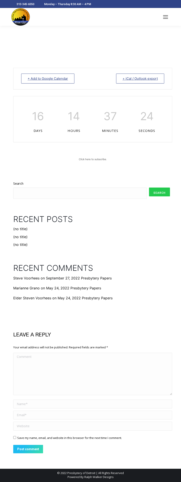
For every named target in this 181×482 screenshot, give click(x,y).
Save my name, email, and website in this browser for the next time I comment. (69, 438)
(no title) (20, 229)
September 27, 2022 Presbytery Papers (79, 278)
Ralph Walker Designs (99, 477)
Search (18, 183)
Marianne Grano (26, 288)
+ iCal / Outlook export (140, 78)
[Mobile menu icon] (165, 17)
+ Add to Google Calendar (48, 78)
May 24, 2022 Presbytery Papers (73, 288)
